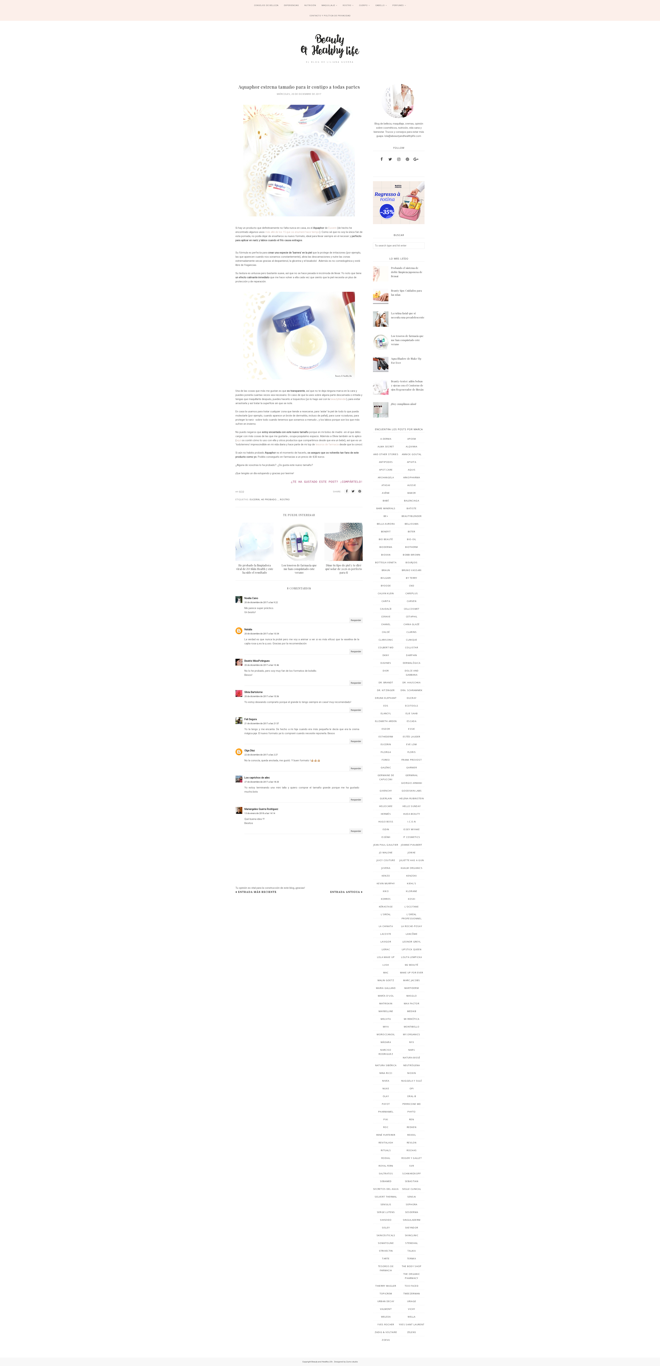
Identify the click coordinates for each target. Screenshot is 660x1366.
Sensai (411, 1196)
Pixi (385, 1119)
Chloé (386, 632)
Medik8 (411, 1011)
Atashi (386, 485)
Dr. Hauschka (412, 682)
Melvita (386, 1018)
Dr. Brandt (386, 682)
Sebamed (386, 1181)
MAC (386, 972)
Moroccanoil (386, 1034)
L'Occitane (412, 906)
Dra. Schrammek (411, 690)
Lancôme (411, 933)
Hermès (386, 813)
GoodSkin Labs (412, 790)
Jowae (412, 852)
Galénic (386, 767)
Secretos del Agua (386, 1188)
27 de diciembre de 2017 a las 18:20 (261, 782)
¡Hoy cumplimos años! (403, 404)
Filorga (386, 752)
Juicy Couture (386, 860)
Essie (411, 728)
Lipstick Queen (411, 949)
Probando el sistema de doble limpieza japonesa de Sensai (406, 272)
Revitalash (386, 1142)
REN (411, 1119)
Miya (386, 1026)
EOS (385, 705)
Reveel (411, 1134)
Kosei (411, 898)
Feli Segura (250, 719)
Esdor (386, 728)
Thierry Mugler (385, 1285)
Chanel (386, 624)
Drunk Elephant (386, 697)
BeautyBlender (412, 516)
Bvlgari (386, 577)
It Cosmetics (411, 837)
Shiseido (386, 1219)
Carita (386, 601)
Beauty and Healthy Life (322, 1362)
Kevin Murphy (386, 883)
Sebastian (411, 1181)
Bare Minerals (385, 508)
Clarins (411, 632)
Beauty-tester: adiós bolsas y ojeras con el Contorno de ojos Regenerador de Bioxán (407, 385)
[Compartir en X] (353, 491)
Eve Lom (411, 744)
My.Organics (411, 1034)
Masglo (411, 995)
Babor (412, 492)
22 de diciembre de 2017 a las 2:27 (261, 755)
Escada (411, 721)
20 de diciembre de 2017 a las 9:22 (261, 602)
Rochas (412, 1150)
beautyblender (338, 399)
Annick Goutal (412, 454)
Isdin (386, 829)
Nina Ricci (386, 1073)
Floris (412, 752)
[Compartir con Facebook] (346, 491)
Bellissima (412, 523)
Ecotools (411, 705)
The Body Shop (412, 1266)
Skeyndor (411, 1227)
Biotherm (411, 547)
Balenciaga (411, 500)
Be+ (386, 516)
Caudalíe (386, 608)
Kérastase (386, 906)
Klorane (411, 891)
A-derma (385, 438)
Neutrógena (411, 1065)
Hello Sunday (412, 806)
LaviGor (386, 941)
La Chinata (386, 926)
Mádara (386, 1042)
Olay (386, 1096)
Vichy (411, 1309)
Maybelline (386, 1011)
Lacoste (385, 933)
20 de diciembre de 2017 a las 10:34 (261, 634)
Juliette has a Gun (411, 860)
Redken (411, 1127)
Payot (386, 1103)
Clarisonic (386, 639)
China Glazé (412, 624)
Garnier (411, 767)
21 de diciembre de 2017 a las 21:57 (261, 723)
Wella (412, 1316)
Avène (386, 492)
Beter (411, 531)
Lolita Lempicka (411, 957)
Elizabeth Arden (386, 721)
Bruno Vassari (412, 570)
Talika (412, 1250)
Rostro (285, 499)
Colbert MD (386, 647)
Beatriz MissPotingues (257, 660)
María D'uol (386, 995)
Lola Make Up (386, 957)
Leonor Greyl (412, 941)
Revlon (411, 1142)
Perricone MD (412, 1103)
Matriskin (386, 1003)
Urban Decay (385, 1301)
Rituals (386, 1150)
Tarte (386, 1258)
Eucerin (332, 227)
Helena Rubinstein (411, 798)
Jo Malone (386, 852)
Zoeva (386, 1339)
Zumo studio (352, 1362)
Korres (386, 898)
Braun (386, 570)
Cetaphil (411, 616)
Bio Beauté (386, 539)
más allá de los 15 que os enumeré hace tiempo (292, 232)
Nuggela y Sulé (411, 1080)
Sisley (386, 1227)
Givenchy (386, 790)
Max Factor (411, 1003)
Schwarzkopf (411, 1173)
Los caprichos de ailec (257, 777)
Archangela (386, 477)
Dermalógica (411, 662)
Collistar (411, 647)
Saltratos (386, 1173)
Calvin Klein (386, 593)
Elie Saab (412, 713)
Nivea (385, 1080)
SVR (411, 1165)
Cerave (385, 616)
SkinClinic (411, 1235)
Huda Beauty (411, 813)
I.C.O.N (412, 821)
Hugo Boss (385, 821)
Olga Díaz (249, 750)
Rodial (385, 1158)
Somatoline (386, 1243)
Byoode (386, 585)
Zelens (411, 1332)
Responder (356, 620)
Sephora (411, 1204)
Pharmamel (385, 1111)
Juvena (385, 868)
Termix (411, 1258)
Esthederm (386, 736)
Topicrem (386, 1293)
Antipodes (386, 462)
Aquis (412, 469)
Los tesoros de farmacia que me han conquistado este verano (407, 340)
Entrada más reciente (257, 892)
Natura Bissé (411, 1057)
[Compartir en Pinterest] (359, 491)
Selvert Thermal (386, 1196)
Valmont (386, 1309)
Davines (386, 662)
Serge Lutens (386, 1212)
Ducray (412, 697)
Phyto (412, 1111)
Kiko (386, 891)
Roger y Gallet (412, 1158)
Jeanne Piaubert (411, 844)
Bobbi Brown (411, 554)
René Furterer (385, 1134)
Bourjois (411, 562)
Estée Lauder (411, 736)
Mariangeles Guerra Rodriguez (261, 809)
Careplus (411, 593)
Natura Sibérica (386, 1065)
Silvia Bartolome (253, 692)
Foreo (386, 759)
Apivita (411, 462)
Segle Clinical (411, 1188)
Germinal (411, 775)
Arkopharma (411, 477)
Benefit (386, 531)
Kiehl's (411, 883)
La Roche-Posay (411, 926)
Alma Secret (386, 446)
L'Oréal (386, 914)
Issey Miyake (411, 829)
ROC (385, 1127)
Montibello (411, 1026)
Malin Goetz (386, 980)
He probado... (270, 499)
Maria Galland (386, 988)
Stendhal (411, 1243)
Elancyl (386, 713)
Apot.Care (386, 469)
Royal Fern (386, 1165)
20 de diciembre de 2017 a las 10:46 (261, 665)
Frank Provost (412, 759)
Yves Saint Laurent (411, 1324)
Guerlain (386, 798)
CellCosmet (412, 608)
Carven (411, 601)
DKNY (386, 655)
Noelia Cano (251, 598)
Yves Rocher (385, 1324)
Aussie (411, 485)
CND (411, 585)
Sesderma (411, 1212)
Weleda (386, 1316)
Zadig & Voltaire (386, 1332)
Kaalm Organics (411, 868)
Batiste (411, 508)
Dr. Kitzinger (386, 690)
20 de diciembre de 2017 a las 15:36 (261, 696)
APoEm (411, 438)
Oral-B (411, 1096)
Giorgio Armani (411, 782)
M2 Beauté (412, 964)
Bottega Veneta (386, 562)
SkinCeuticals (386, 1235)
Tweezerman (411, 1293)
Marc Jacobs (411, 980)
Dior (386, 670)
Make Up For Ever (411, 972)
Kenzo (386, 875)
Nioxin (411, 1073)
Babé (386, 500)
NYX (411, 1042)
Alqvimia (411, 446)
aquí (238, 440)
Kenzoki (411, 875)
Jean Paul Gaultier (385, 844)
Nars (411, 1049)
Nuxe (386, 1088)
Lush (386, 964)
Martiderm (411, 988)
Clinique (411, 639)
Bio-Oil (411, 539)
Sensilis (386, 1204)
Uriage (411, 1301)
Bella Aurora (386, 523)
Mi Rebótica (411, 1018)
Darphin (411, 655)
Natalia (248, 629)
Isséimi (385, 837)
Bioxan (385, 554)
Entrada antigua (345, 892)
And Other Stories (385, 454)
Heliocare (386, 806)
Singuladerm (411, 1219)
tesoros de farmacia (327, 444)
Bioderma (386, 547)
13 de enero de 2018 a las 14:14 (259, 813)
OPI (412, 1088)
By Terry (411, 577)
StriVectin (386, 1250)
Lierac (386, 949)
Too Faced (412, 1285)
